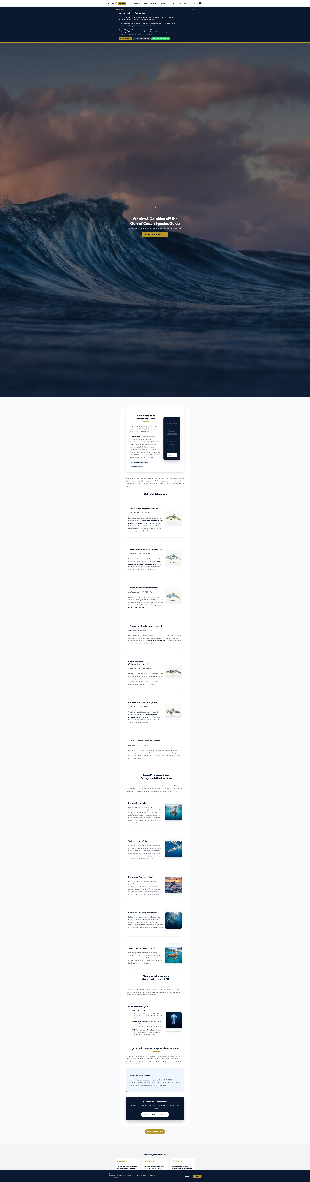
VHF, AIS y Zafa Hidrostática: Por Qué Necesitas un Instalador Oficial (127, 1168)
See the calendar (126, 38)
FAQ (180, 3)
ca (197, 3)
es (194, 3)
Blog (151, 207)
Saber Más (171, 455)
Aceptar (197, 1176)
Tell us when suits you (143, 38)
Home (145, 3)
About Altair (137, 3)
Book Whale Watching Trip (156, 234)
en (200, 3)
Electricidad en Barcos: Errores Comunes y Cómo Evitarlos (154, 1167)
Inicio (147, 207)
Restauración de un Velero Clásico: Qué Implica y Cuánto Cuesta (181, 1168)
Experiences (153, 3)
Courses (163, 3)
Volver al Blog (156, 1131)
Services (172, 3)
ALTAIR (116, 3)
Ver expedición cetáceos (155, 1114)
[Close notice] (193, 9)
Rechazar (187, 1176)
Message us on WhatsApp (161, 38)
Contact (186, 3)
